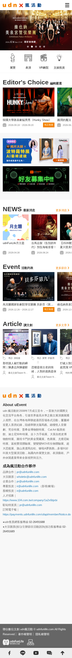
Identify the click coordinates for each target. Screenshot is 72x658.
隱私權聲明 (42, 634)
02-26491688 (37, 521)
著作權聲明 (25, 634)
